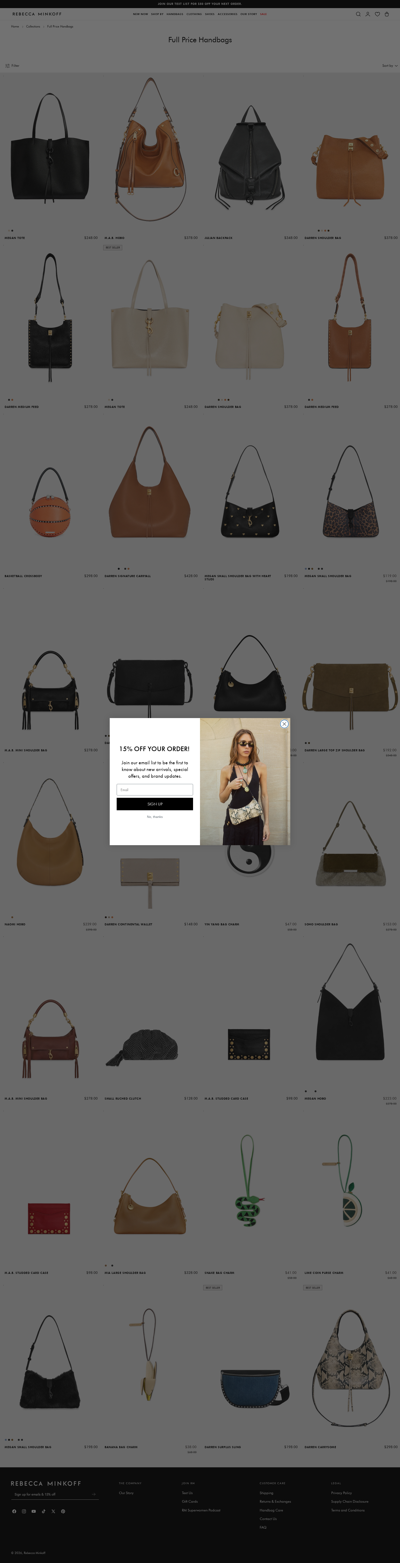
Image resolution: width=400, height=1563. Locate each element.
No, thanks (155, 817)
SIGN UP (154, 804)
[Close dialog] (284, 724)
